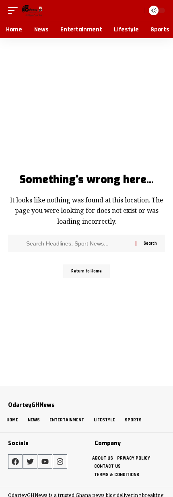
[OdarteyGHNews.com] (32, 10)
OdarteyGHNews (31, 405)
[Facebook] (15, 461)
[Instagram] (60, 461)
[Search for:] (78, 243)
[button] (15, 10)
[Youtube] (45, 461)
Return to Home (86, 271)
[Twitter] (30, 461)
